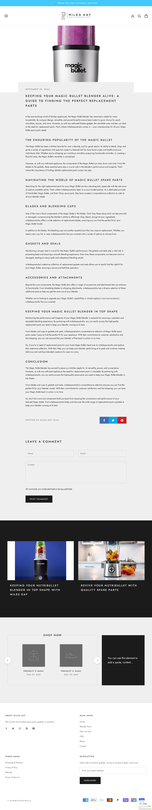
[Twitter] (13, 728)
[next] (97, 660)
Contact (83, 746)
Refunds (8, 772)
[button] (145, 807)
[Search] (139, 15)
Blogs (82, 741)
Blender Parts (85, 726)
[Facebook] (6, 728)
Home (82, 721)
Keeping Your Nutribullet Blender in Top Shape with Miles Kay (35, 590)
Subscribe (90, 780)
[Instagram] (20, 728)
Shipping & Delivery (14, 762)
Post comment (39, 499)
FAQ (82, 736)
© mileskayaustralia (19, 800)
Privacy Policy (11, 767)
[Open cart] (146, 16)
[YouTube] (34, 728)
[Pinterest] (27, 728)
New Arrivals (85, 731)
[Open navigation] (6, 16)
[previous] (7, 660)
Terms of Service (12, 777)
